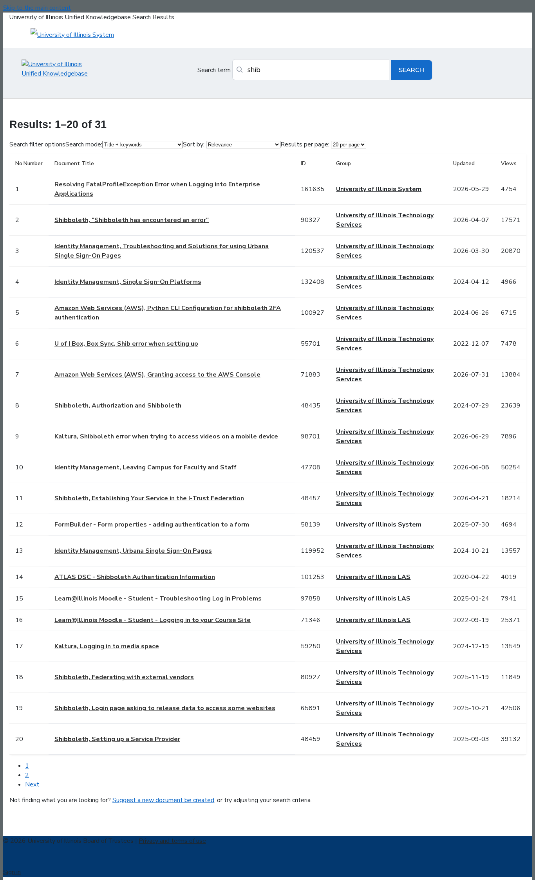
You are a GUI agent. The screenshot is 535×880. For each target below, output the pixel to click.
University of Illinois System (378, 189)
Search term (214, 70)
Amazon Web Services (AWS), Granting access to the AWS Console (157, 374)
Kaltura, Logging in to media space (106, 646)
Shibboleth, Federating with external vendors (124, 677)
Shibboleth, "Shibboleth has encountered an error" (131, 220)
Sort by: (193, 144)
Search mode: (83, 144)
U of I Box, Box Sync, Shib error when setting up (126, 343)
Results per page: (304, 144)
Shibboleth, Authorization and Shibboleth (117, 405)
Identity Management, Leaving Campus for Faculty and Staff (145, 467)
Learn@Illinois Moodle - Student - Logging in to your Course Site (152, 620)
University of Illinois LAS (373, 577)
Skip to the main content (37, 8)
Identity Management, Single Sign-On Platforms (127, 282)
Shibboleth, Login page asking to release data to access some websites (164, 708)
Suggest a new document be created (163, 800)
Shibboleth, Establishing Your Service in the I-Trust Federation (149, 498)
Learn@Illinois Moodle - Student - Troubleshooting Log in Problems (158, 598)
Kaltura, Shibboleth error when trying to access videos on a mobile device (166, 436)
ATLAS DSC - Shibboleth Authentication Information (134, 577)
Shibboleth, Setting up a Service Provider (117, 739)
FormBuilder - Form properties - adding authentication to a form (151, 524)
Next (32, 784)
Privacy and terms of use (172, 841)
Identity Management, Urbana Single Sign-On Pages (133, 550)
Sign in (12, 872)
